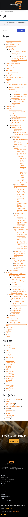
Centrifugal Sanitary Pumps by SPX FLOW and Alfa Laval (21, 229)
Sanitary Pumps (15, 137)
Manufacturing (10, 405)
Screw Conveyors (16, 310)
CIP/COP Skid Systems (20, 291)
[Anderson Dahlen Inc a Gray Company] (14, 3)
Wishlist (8, 80)
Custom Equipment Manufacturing (18, 294)
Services (8, 272)
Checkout (8, 331)
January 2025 (9, 357)
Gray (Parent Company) (15, 322)
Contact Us (9, 43)
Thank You (8, 75)
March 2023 (9, 369)
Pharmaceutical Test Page (13, 63)
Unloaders (14, 250)
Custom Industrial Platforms (19, 296)
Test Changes (9, 74)
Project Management (11, 67)
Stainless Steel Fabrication (6, 481)
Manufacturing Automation (13, 406)
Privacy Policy (9, 65)
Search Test (9, 70)
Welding (8, 418)
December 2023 (10, 361)
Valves (13, 258)
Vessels (13, 300)
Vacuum (11, 93)
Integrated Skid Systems (17, 289)
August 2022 (9, 380)
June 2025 (8, 352)
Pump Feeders (15, 313)
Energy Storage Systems (12, 44)
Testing (8, 413)
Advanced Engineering (17, 288)
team (7, 412)
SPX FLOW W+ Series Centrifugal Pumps (22, 237)
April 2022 (8, 383)
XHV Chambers (15, 105)
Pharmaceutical (4, 491)
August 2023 (9, 364)
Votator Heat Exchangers (21, 134)
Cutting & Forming (16, 279)
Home (1, 11)
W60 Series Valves (19, 267)
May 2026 (8, 345)
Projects (8, 68)
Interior (8, 336)
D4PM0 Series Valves (20, 265)
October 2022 (9, 378)
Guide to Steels (15, 55)
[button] (20, 7)
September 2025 (10, 349)
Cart (7, 332)
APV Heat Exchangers (20, 132)
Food (2, 485)
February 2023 (9, 371)
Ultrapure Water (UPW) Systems (14, 77)
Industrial (2, 487)
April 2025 (8, 356)
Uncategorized (10, 415)
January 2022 (9, 387)
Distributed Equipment (15, 125)
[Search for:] (10, 30)
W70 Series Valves (19, 269)
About (7, 317)
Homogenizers (15, 136)
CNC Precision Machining (18, 277)
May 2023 (8, 368)
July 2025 (8, 350)
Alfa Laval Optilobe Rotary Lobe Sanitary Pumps (22, 151)
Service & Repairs (13, 270)
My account (9, 329)
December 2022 (10, 375)
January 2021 (9, 388)
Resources (11, 49)
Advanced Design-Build (15, 286)
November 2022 (10, 376)
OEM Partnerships (13, 315)
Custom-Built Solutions (17, 101)
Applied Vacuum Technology (13, 399)
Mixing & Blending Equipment (19, 305)
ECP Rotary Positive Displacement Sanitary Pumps (20, 185)
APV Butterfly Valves (19, 262)
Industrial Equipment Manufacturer (18, 91)
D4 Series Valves (18, 263)
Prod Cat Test (9, 327)
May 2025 (8, 354)
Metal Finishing (15, 284)
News (7, 408)
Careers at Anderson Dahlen (13, 41)
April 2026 (8, 347)
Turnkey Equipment (16, 293)
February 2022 (9, 385)
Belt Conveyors (15, 312)
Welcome (8, 79)
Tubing (13, 124)
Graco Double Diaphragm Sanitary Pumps (21, 156)
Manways (14, 115)
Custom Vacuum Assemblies (19, 94)
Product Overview (10, 106)
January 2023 (9, 373)
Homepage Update (11, 46)
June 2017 (8, 390)
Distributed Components (15, 110)
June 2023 (8, 366)
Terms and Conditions (12, 72)
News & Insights (10, 48)
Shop (7, 334)
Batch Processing (16, 307)
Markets (8, 82)
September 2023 (10, 362)
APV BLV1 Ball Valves (19, 260)
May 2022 (8, 381)
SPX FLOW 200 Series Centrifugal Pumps (22, 242)
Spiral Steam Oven (16, 308)
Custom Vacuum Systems (18, 99)
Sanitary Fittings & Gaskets (18, 117)
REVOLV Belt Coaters (17, 298)
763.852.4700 (8, 508)
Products (8, 108)
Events (7, 401)
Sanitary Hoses (15, 118)
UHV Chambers (15, 103)
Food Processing (10, 403)
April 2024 (8, 359)
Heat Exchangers (16, 127)
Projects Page (9, 410)
